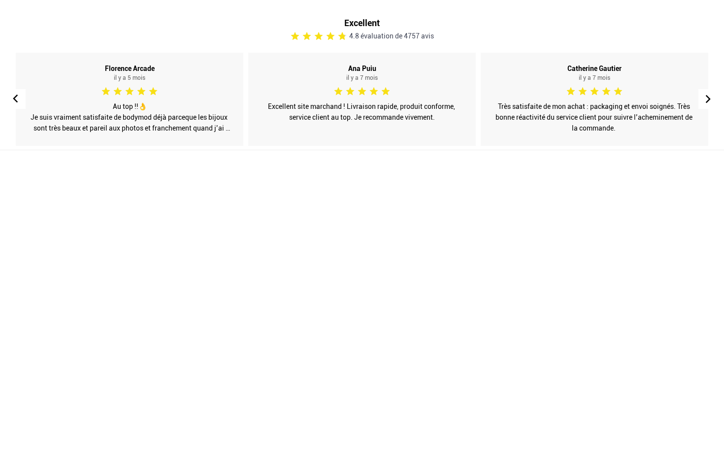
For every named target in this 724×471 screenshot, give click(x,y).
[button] (708, 99)
